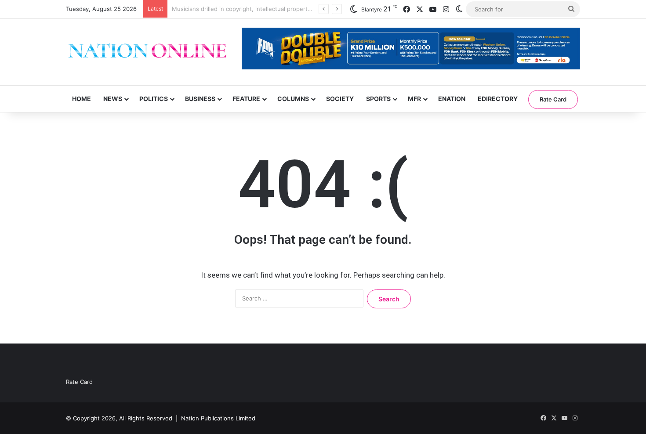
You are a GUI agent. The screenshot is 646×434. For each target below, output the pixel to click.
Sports (378, 98)
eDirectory (498, 98)
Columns (293, 98)
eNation (451, 98)
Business (200, 98)
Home (81, 98)
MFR (414, 98)
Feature (246, 98)
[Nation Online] (147, 52)
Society (340, 98)
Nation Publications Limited (218, 418)
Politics (153, 98)
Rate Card (553, 99)
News (112, 98)
